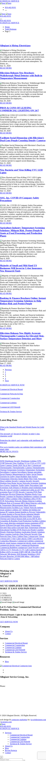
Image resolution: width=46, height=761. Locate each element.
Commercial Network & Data (11, 394)
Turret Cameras (6, 465)
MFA (23, 503)
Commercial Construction (10, 398)
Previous (8, 370)
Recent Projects (11, 750)
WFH (2, 461)
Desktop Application (22, 532)
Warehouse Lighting (29, 461)
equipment (34, 523)
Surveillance (22, 472)
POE (35, 492)
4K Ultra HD (33, 552)
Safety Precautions (32, 485)
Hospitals (15, 516)
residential (37, 488)
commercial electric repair (10, 545)
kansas (3, 512)
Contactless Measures (8, 541)
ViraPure (20, 463)
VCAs (27, 463)
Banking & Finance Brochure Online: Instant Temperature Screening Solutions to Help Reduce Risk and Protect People (23, 301)
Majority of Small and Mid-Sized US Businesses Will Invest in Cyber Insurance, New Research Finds (21, 268)
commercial (22, 547)
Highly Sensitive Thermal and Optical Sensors (20, 517)
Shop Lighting (6, 481)
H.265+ (39, 519)
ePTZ (41, 523)
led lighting (33, 510)
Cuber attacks (21, 539)
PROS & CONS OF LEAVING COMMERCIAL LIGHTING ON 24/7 (19, 109)
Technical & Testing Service (11, 412)
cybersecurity (5, 539)
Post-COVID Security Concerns (20, 492)
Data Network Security (29, 534)
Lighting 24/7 (17, 510)
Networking (10, 501)
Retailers (25, 488)
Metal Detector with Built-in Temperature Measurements (23, 504)
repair (44, 488)
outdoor (36, 496)
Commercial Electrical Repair (11, 389)
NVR (2, 501)
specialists (37, 472)
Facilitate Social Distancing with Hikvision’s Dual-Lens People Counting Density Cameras (23, 139)
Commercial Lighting (8, 403)
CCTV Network (12, 550)
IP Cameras (10, 512)
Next (7, 381)
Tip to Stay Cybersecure (32, 465)
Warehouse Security (13, 461)
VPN (39, 461)
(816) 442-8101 (12, 686)
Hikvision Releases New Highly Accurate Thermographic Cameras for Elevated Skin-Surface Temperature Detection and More (22, 336)
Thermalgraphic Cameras (22, 468)
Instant (18, 512)
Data (26, 536)
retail (31, 488)
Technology (40, 470)
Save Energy (5, 485)
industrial (30, 514)
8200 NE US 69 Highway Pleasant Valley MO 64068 (10, 683)
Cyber (13, 539)
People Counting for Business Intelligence (16, 496)
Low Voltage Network (28, 508)
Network (18, 501)
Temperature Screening (16, 470)
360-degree (12, 554)
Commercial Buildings (9, 547)
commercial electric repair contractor (31, 543)
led (39, 510)
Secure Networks (24, 483)
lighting (26, 510)
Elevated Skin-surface (8, 528)
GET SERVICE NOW (9, 581)
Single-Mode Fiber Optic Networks (32, 479)
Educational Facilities (8, 530)
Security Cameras (19, 481)
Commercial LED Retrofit (10, 407)
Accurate (15, 552)
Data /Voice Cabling (15, 536)
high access (27, 519)
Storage (30, 472)
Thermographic (6, 468)
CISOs (3, 550)
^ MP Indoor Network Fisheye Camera (19, 557)
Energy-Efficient (6, 525)
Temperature (30, 470)
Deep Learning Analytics (10, 534)
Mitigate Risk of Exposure (10, 503)
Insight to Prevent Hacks (16, 514)
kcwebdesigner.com (38, 720)
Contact (8, 634)
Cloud (41, 547)
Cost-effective (37, 539)
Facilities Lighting (39, 521)
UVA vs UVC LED (37, 463)
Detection (10, 532)
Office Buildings (24, 499)
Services (8, 733)
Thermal (3, 470)
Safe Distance (14, 488)
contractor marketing (19, 720)
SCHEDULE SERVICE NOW (12, 385)
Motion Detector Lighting (32, 501)
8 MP (21, 552)
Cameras (32, 550)
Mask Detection (30, 505)
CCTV (22, 550)
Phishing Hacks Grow (33, 494)
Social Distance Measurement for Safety (16, 474)
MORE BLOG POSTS (9, 451)
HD (34, 519)
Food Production (25, 521)
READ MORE (6, 68)
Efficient (42, 528)
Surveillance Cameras (8, 472)
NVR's (39, 499)
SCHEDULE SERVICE (9, 1)
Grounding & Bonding (9, 521)
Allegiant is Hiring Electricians (15, 45)
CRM (29, 539)
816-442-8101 (10, 7)
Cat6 (27, 550)
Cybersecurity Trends (36, 536)
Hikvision (23, 516)
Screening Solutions (38, 483)
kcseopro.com (6, 722)
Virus (14, 463)
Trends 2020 (17, 465)
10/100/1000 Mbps (22, 556)
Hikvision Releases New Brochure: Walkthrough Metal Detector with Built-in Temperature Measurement (21, 76)
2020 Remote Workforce (26, 554)
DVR (19, 530)
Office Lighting (11, 499)
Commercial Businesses (29, 545)
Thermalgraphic (38, 468)
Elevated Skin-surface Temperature (26, 525)
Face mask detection (8, 523)
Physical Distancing (17, 494)
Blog (7, 662)
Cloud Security (33, 547)
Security (29, 481)
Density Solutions (38, 532)
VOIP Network (6, 463)
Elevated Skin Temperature (28, 528)
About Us (9, 631)
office (33, 499)
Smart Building (21, 476)
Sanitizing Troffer (17, 485)
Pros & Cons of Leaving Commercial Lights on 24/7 (20, 490)
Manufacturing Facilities (9, 508)
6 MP (25, 552)
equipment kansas (23, 523)
